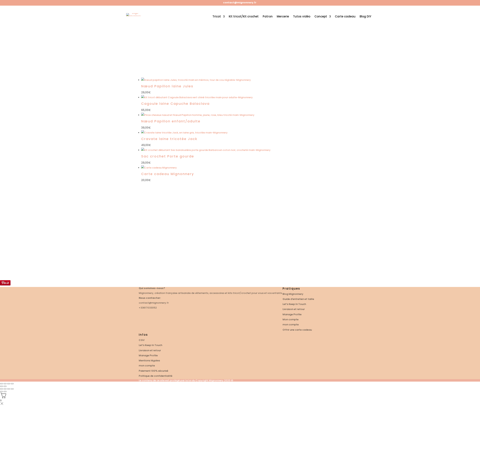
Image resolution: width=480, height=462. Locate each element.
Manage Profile (292, 314)
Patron (268, 16)
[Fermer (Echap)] (12, 388)
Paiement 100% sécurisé (263, 259)
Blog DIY (365, 16)
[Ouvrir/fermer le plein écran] (8, 383)
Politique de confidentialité (155, 376)
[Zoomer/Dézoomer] (12, 383)
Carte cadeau (345, 16)
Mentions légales (149, 360)
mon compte (291, 324)
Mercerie (283, 16)
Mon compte (290, 319)
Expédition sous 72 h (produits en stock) (213, 251)
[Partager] (5, 383)
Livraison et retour (294, 309)
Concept (320, 16)
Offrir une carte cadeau (297, 330)
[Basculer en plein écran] (5, 388)
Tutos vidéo (301, 16)
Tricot (216, 16)
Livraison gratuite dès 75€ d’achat (157, 249)
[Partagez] (8, 388)
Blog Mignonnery (293, 294)
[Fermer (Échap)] (1, 383)
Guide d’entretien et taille (298, 299)
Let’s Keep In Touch (294, 304)
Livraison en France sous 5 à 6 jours (321, 251)
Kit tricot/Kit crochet (244, 16)
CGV (142, 340)
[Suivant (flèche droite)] (5, 386)
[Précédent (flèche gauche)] (1, 386)
